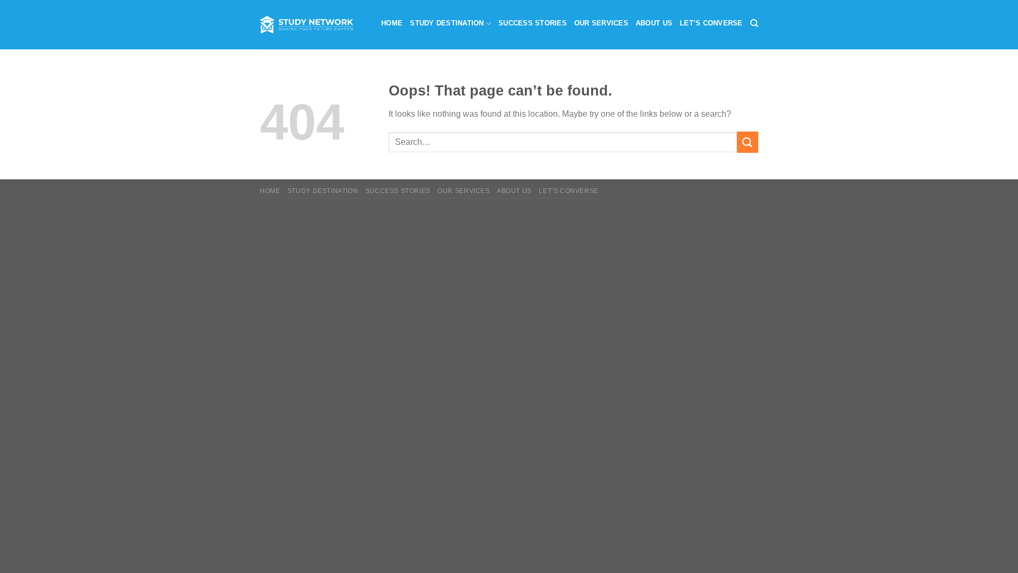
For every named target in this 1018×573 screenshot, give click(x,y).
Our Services (601, 23)
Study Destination (447, 23)
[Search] (754, 23)
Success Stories (532, 23)
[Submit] (747, 142)
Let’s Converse (711, 23)
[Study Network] (306, 24)
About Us (654, 23)
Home (391, 23)
